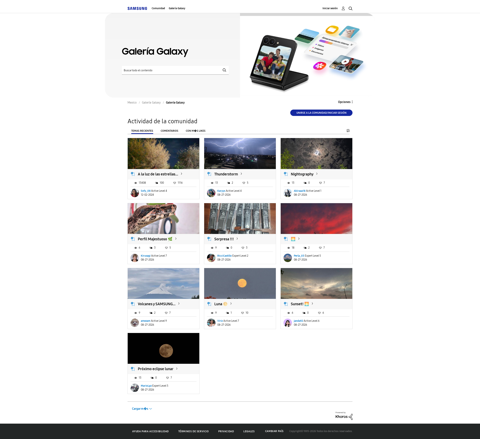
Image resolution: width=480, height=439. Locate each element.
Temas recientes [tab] (142, 130)
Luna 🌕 (221, 304)
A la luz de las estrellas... (158, 174)
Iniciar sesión (330, 8)
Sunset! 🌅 (300, 304)
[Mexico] (137, 8)
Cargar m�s (140, 408)
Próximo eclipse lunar (155, 369)
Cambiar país (274, 431)
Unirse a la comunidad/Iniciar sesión (321, 112)
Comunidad (158, 8)
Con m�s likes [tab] (196, 130)
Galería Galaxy (177, 8)
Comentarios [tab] (169, 130)
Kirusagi (146, 255)
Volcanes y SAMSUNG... (157, 304)
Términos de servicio (193, 431)
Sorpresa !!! (224, 239)
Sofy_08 (146, 190)
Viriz (220, 320)
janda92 (298, 320)
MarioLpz (146, 385)
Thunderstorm (226, 174)
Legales (249, 431)
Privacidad (226, 431)
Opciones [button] (344, 102)
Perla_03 (299, 255)
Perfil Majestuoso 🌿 (155, 239)
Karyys (221, 190)
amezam (145, 320)
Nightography (302, 174)
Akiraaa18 (299, 190)
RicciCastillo (224, 255)
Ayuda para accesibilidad (150, 431)
